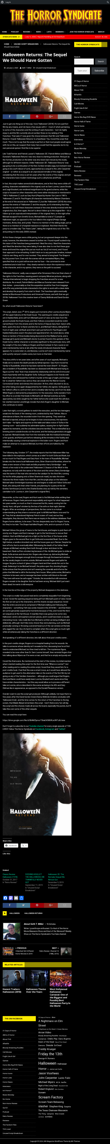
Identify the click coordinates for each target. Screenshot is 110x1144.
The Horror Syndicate (87, 44)
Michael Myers (46, 1082)
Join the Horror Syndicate (81, 32)
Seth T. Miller (27, 68)
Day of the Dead (61, 1042)
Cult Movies (79, 104)
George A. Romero (46, 1058)
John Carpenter (47, 1077)
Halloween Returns (33, 913)
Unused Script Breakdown (46, 68)
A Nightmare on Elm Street (50, 1023)
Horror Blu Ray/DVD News (85, 117)
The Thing (42, 1114)
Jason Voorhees (48, 1073)
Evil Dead (57, 1045)
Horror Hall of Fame (82, 122)
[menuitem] (2, 2)
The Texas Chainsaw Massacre (53, 1110)
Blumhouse (63, 1036)
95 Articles (51, 924)
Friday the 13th (50, 1054)
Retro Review (79, 171)
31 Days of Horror (81, 81)
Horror (42, 1068)
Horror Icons (79, 126)
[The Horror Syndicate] (55, 28)
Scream (42, 1092)
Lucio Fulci (64, 1077)
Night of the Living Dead (48, 1086)
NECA (58, 1082)
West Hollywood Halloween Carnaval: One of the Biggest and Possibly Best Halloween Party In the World (60, 997)
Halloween (15, 913)
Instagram (49, 729)
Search (77, 57)
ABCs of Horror (80, 86)
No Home (78, 153)
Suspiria (67, 1107)
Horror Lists (79, 131)
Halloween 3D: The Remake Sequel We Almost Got (56, 877)
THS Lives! (78, 184)
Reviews (26, 32)
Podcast (15, 32)
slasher (43, 1106)
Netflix (63, 1082)
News (38, 32)
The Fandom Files (81, 180)
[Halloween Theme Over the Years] (37, 978)
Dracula (49, 1045)
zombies (48, 1117)
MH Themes (75, 1141)
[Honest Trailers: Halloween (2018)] (14, 978)
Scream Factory (50, 1097)
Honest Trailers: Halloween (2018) (12, 990)
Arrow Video (44, 1032)
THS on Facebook (13, 1018)
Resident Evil (63, 1086)
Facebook (39, 729)
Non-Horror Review (82, 157)
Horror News (79, 135)
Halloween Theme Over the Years (36, 990)
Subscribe (99, 70)
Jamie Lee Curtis (56, 1069)
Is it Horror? (79, 144)
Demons (41, 1045)
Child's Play (52, 1039)
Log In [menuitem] (8, 2)
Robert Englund (46, 1089)
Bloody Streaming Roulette (85, 99)
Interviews (78, 140)
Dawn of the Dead (46, 1042)
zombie (41, 1117)
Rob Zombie (59, 1089)
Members (60, 32)
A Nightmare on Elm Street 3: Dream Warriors (53, 1029)
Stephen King (56, 1106)
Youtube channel (36, 726)
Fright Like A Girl (81, 108)
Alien (53, 1017)
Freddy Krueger (47, 1049)
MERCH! (101, 32)
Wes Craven (59, 1114)
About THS (78, 90)
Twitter (61, 729)
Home (4, 32)
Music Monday (80, 148)
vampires (50, 1114)
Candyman (42, 1039)
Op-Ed (76, 162)
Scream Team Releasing (51, 1102)
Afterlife (77, 95)
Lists (49, 32)
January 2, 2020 (12, 68)
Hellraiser (62, 1064)
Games (77, 113)
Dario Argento (64, 1039)
